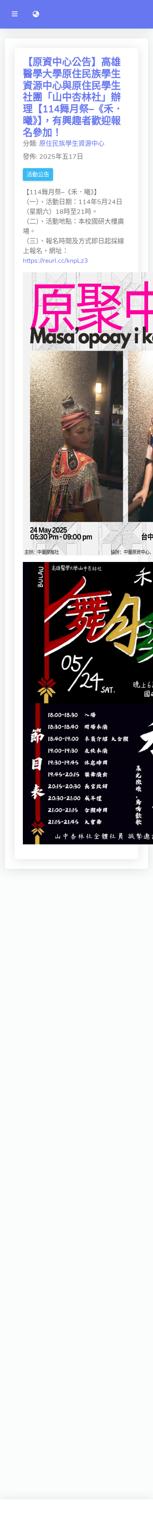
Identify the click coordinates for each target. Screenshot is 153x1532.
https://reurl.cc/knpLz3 (55, 260)
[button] (35, 14)
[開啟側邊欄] (15, 14)
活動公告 (38, 174)
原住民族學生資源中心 (71, 143)
